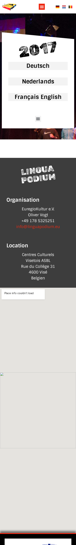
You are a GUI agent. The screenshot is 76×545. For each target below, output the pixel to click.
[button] (42, 7)
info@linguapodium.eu (38, 226)
